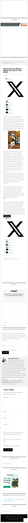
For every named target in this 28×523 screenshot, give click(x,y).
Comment (6, 397)
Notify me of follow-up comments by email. (12, 440)
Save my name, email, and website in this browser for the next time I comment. (13, 433)
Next (5, 325)
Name (5, 411)
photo (18, 259)
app (9, 259)
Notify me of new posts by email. (11, 445)
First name (4, 340)
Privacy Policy (20, 516)
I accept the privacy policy (9, 350)
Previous (6, 322)
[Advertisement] (14, 43)
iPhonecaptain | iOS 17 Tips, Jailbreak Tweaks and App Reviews (14, 11)
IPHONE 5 (14, 258)
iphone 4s (10, 258)
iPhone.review (14, 259)
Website (5, 424)
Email (3, 345)
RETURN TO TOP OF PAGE (10, 516)
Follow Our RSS (21, 495)
